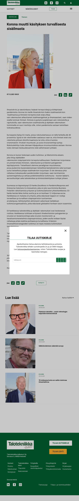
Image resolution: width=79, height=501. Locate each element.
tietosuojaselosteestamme (28, 249)
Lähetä (61, 260)
